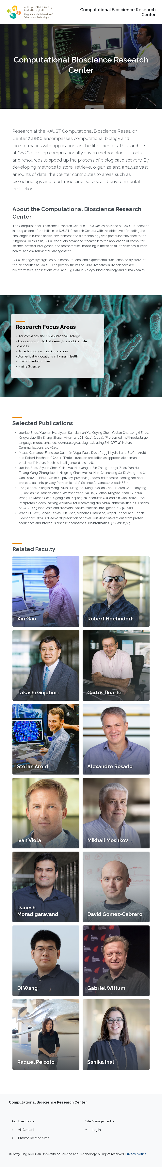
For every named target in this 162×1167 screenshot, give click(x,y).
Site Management (98, 1121)
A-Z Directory (22, 1121)
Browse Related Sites (33, 1138)
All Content (26, 1130)
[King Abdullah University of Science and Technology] (30, 12)
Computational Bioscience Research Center (117, 12)
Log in (96, 1130)
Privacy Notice (135, 1154)
